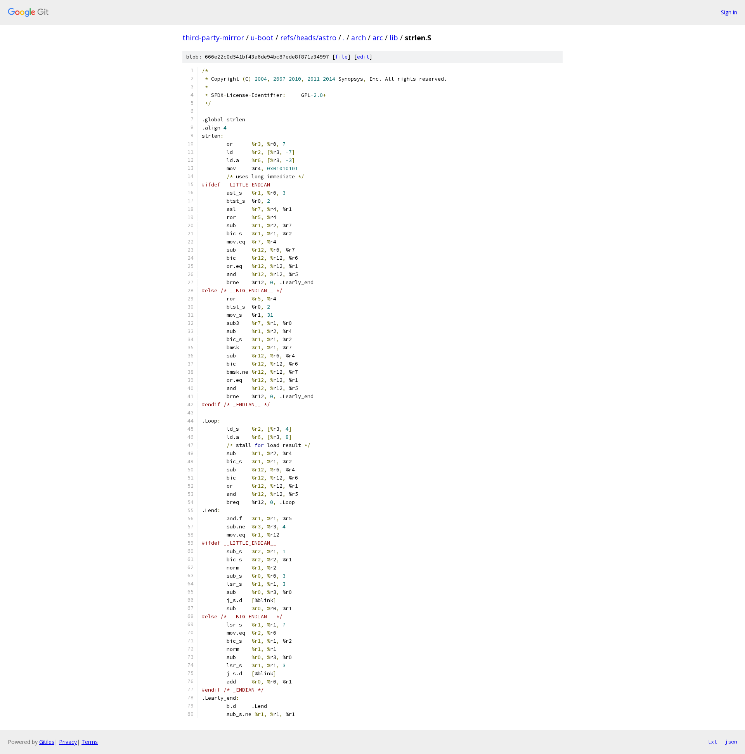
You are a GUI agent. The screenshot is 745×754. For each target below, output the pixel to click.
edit (363, 56)
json (731, 741)
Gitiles (46, 741)
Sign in (729, 12)
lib (394, 37)
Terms (89, 741)
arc (377, 37)
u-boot (262, 37)
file (341, 56)
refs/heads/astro (308, 37)
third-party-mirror (213, 37)
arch (358, 37)
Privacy (68, 741)
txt (712, 741)
